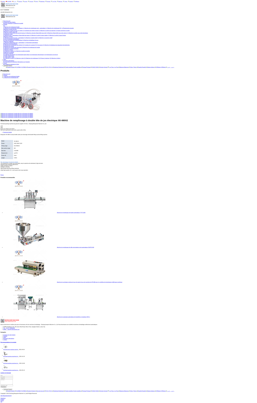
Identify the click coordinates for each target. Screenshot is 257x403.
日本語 (97, 67)
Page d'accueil (6, 21)
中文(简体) (9, 1)
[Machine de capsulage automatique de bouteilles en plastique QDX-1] (30, 316)
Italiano (153, 67)
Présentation (3, 386)
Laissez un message (6, 372)
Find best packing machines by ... (11, 356)
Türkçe (66, 1)
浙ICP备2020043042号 (6, 395)
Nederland (42, 1)
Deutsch (20, 1)
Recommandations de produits (8, 342)
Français (31, 1)
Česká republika (77, 67)
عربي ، (15, 1)
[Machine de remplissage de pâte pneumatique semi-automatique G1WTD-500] (30, 247)
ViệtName (77, 1)
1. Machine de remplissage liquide (11, 76)
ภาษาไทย (54, 1)
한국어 (36, 1)
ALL (4, 25)
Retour (2, 175)
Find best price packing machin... (11, 349)
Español (71, 1)
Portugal (48, 1)
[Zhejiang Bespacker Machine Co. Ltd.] (128, 5)
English (3, 1)
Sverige (106, 67)
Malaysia (60, 1)
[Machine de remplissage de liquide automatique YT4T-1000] (30, 212)
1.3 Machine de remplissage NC (10, 77)
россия (26, 1)
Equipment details (7, 132)
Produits (5, 75)
